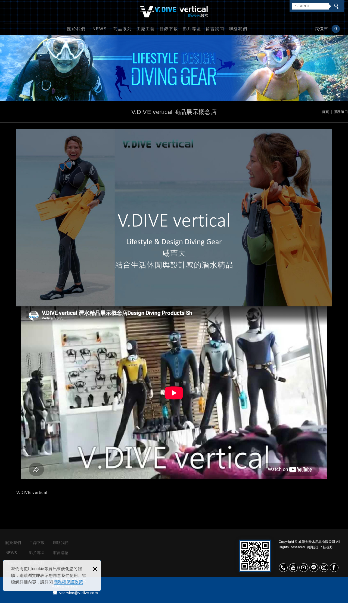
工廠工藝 (145, 28)
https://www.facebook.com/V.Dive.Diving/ (334, 567)
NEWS (99, 28)
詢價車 (330, 28)
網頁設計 (313, 547)
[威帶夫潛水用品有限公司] (174, 11)
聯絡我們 (238, 28)
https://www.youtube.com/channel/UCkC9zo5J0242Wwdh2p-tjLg (293, 567)
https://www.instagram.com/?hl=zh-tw (323, 567)
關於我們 (76, 28)
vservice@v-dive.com (78, 592)
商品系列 (122, 28)
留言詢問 (215, 28)
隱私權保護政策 (68, 582)
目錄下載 (169, 28)
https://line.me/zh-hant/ (313, 567)
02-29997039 (283, 567)
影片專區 (192, 28)
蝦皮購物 (61, 552)
